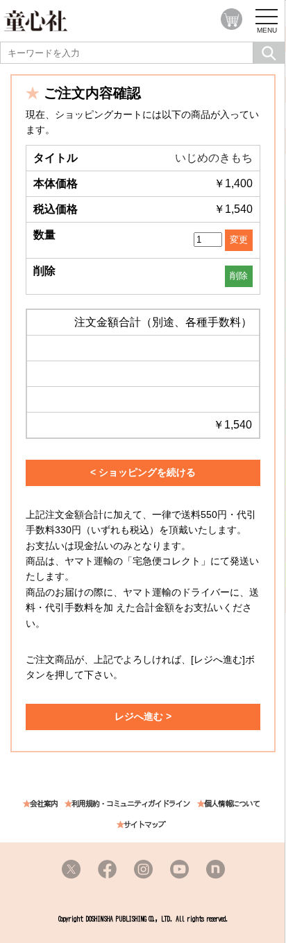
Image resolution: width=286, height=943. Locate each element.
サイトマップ (144, 825)
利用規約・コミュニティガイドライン (131, 804)
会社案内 (44, 804)
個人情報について (232, 804)
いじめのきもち (214, 158)
